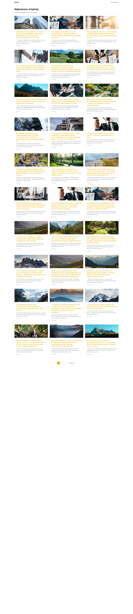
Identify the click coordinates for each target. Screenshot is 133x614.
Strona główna (115, 2)
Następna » (72, 363)
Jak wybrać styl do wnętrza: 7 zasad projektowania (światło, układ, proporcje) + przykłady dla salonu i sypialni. (30, 239)
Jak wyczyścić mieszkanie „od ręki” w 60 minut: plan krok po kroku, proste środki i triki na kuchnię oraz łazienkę (102, 306)
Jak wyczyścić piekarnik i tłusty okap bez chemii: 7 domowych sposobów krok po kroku (100, 135)
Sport (16, 2)
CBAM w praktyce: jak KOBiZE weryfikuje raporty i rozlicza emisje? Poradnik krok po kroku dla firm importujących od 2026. (65, 101)
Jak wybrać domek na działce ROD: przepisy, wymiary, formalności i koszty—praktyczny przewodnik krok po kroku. (31, 101)
